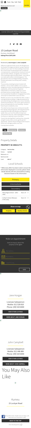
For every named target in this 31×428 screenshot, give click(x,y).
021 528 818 (19, 304)
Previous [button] (2, 18)
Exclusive (22, 130)
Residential (12, 130)
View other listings (15, 312)
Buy (12, 2)
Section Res (7, 133)
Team (9, 2)
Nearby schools (22, 211)
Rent (19, 2)
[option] (15, 396)
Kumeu (15, 399)
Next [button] (29, 18)
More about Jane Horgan (15, 317)
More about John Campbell (15, 364)
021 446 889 (19, 351)
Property (8, 211)
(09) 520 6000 (18, 307)
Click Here (4, 8)
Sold (16, 2)
